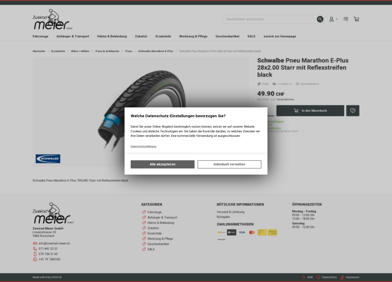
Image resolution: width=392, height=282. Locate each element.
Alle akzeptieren (162, 164)
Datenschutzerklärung (143, 146)
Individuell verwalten (229, 164)
